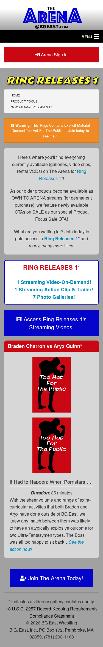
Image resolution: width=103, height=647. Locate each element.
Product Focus (24, 101)
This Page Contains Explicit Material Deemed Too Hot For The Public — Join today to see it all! (51, 131)
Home (15, 95)
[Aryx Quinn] (52, 444)
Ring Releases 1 (62, 238)
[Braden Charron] (52, 384)
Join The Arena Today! (55, 578)
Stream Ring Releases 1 (31, 107)
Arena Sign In (54, 54)
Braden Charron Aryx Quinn (45, 346)
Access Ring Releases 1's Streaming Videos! (54, 323)
